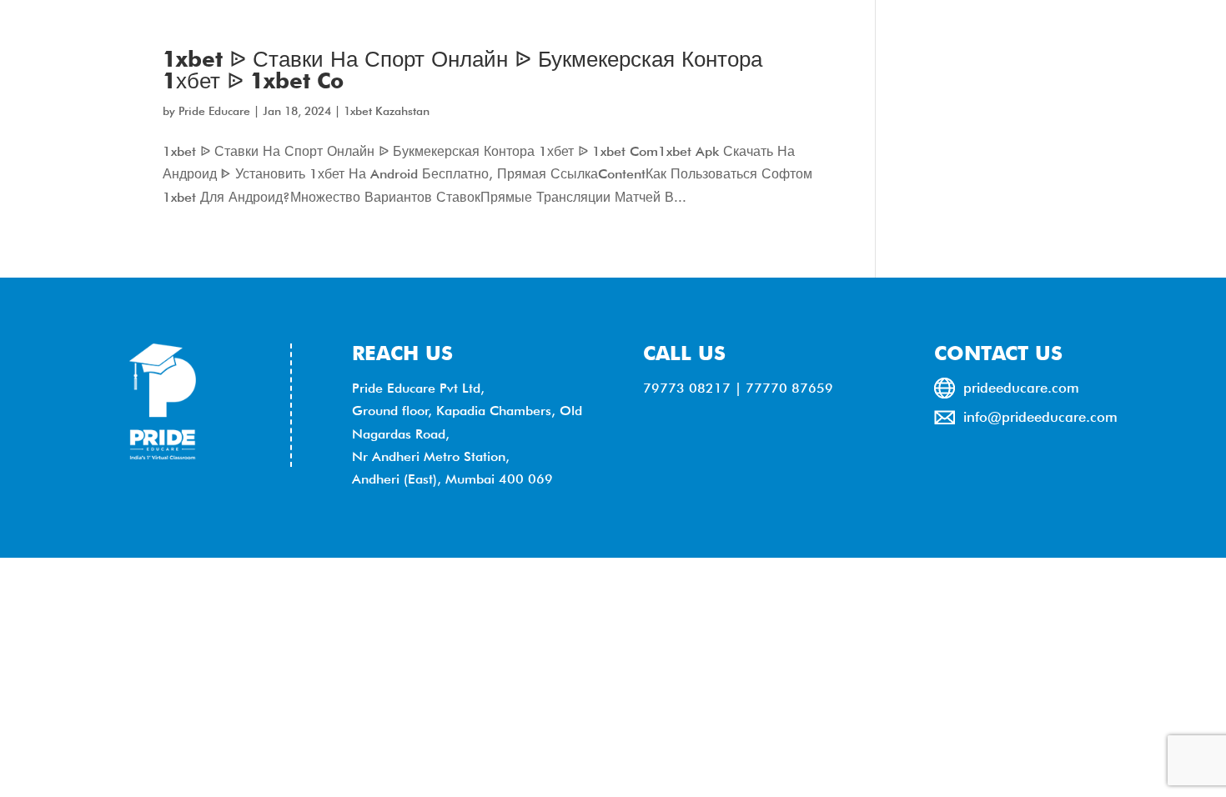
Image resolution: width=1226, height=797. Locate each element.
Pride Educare (214, 111)
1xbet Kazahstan (387, 111)
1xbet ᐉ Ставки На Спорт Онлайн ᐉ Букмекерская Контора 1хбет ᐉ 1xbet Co (462, 69)
